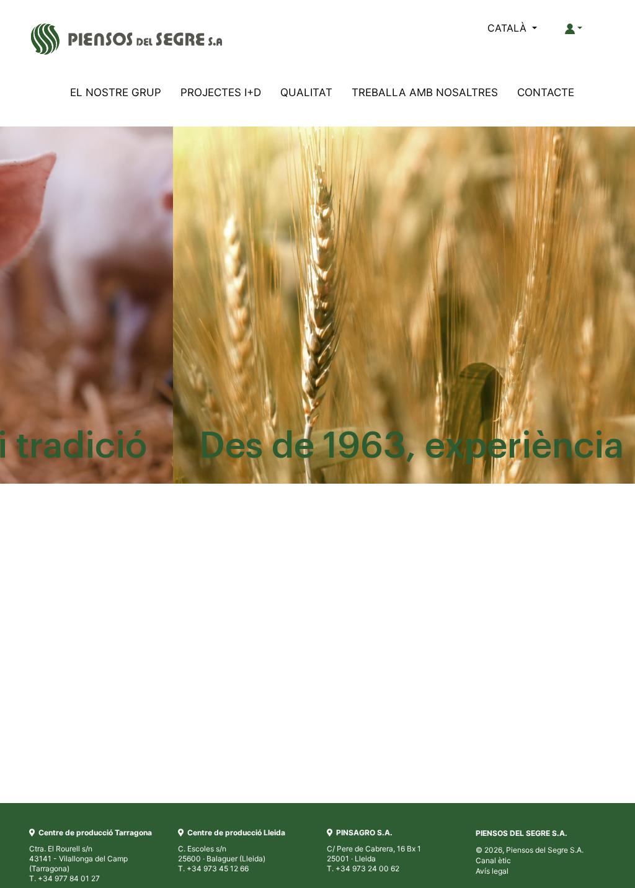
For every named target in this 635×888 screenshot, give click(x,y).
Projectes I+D (220, 92)
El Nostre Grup (115, 92)
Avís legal (492, 871)
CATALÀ (508, 28)
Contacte (545, 92)
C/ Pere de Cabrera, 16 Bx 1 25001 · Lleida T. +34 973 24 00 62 (374, 850)
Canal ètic (493, 860)
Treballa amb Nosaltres (425, 92)
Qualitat (306, 92)
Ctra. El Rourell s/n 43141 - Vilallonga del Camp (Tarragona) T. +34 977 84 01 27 (90, 855)
